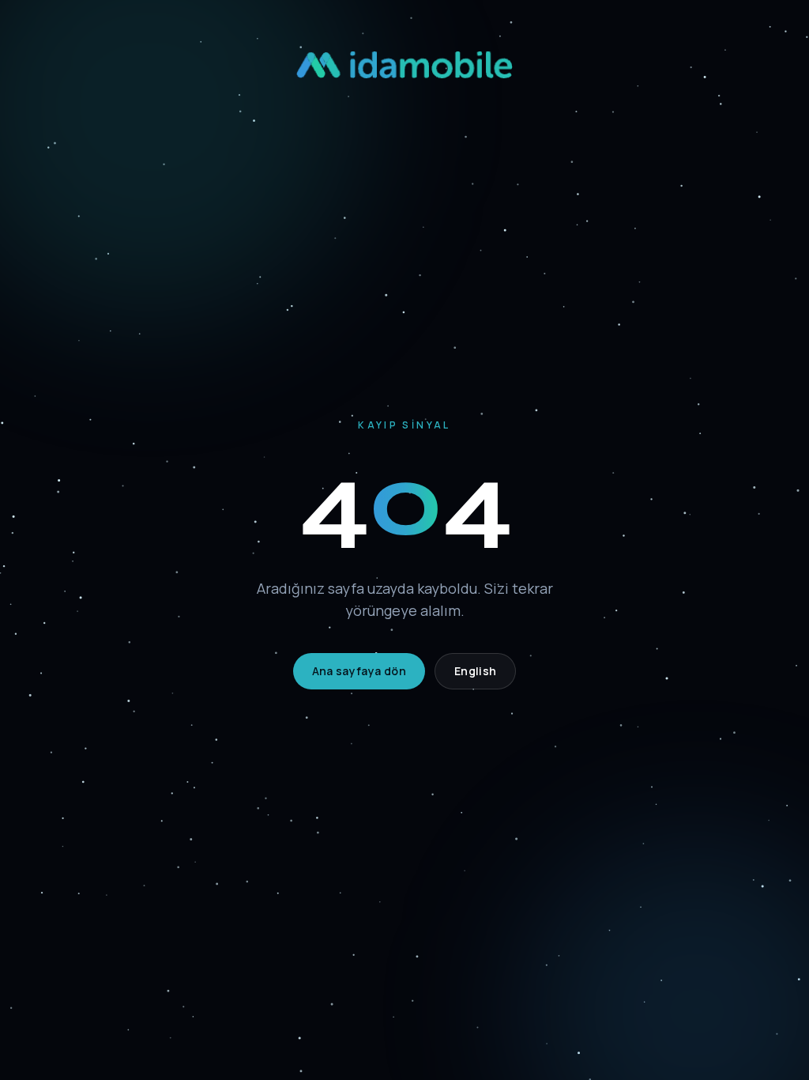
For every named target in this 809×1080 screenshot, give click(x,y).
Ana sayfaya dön (359, 670)
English (475, 670)
